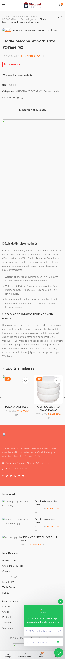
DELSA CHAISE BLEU (16, 407)
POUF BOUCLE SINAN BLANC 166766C (48, 409)
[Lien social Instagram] (7, 476)
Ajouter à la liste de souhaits (19, 75)
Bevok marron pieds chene (45, 521)
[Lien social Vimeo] (19, 476)
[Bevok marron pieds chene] (17, 521)
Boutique (18, 16)
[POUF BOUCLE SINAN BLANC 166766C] (48, 389)
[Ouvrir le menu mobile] (4, 5)
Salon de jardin (28, 19)
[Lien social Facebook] (14, 98)
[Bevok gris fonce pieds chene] (17, 503)
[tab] (32, 110)
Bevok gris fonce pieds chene (46, 503)
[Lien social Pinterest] (18, 98)
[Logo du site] (32, 5)
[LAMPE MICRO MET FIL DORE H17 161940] (9, 538)
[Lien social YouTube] (23, 476)
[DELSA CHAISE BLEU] (16, 389)
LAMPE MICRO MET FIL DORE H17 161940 (38, 539)
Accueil (6, 16)
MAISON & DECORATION (29, 91)
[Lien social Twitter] (22, 98)
